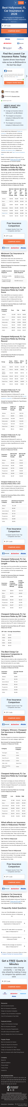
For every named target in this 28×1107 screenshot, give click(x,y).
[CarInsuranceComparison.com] (14, 1087)
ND (11, 1081)
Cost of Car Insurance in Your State (10, 1016)
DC (16, 1077)
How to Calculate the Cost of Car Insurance (12, 1034)
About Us (3, 1060)
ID (22, 1077)
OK (14, 1081)
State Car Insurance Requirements (9, 1029)
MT (22, 1079)
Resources (4, 1003)
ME (8, 1079)
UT (3, 1084)
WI (13, 1084)
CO (10, 1077)
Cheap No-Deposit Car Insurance (9, 1044)
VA (7, 1084)
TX (2, 1084)
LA (6, 1079)
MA (12, 1079)
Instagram (13, 1090)
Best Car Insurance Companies (8, 1008)
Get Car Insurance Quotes (7, 1006)
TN (25, 1081)
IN (25, 1077)
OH (13, 1081)
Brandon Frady (16, 96)
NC (9, 1081)
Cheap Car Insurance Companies (9, 1011)
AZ (5, 1077)
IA (1, 1079)
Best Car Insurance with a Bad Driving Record (12, 1052)
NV (25, 1079)
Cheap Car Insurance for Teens (9, 1047)
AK (3, 1077)
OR (16, 1081)
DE (14, 1077)
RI (19, 1081)
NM (5, 1081)
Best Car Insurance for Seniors (8, 1042)
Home (4, 952)
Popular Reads (5, 1039)
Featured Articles (6, 1021)
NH (2, 1081)
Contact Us (4, 1070)
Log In (21, 3)
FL (18, 1077)
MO (20, 1079)
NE (23, 1079)
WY (16, 1084)
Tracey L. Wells (14, 91)
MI (14, 1079)
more (17, 76)
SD (23, 1081)
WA (9, 1084)
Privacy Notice (4, 1065)
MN (16, 1079)
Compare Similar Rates (14, 82)
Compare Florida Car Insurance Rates (12, 954)
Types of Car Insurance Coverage (9, 1024)
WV (12, 1084)
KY (4, 1079)
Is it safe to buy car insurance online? (10, 1031)
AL (2, 1077)
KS (3, 1079)
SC (21, 1081)
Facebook (8, 1090)
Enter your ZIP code (15, 159)
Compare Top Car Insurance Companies (11, 1013)
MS (18, 1079)
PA (18, 1081)
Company (4, 1057)
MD (10, 1079)
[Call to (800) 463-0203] (15, 2)
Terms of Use (18, 34)
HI (21, 1077)
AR (7, 1077)
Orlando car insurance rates (8, 150)
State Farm (4, 213)
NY (7, 1081)
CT (12, 1077)
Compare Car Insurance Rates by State (17, 952)
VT (5, 1084)
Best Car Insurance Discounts (8, 1026)
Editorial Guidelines (5, 1062)
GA (19, 1077)
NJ (3, 1081)
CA (9, 1077)
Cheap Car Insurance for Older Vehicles (10, 1049)
